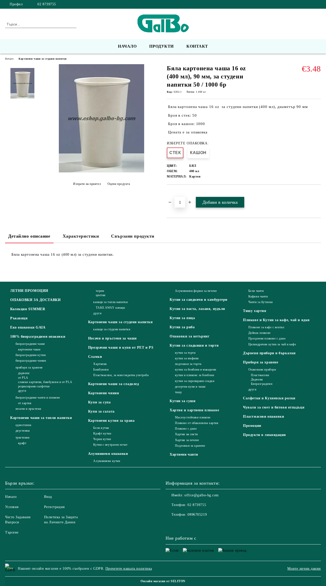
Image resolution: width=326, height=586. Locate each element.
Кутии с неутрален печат (110, 444)
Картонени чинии (103, 393)
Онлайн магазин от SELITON (163, 581)
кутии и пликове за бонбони (194, 375)
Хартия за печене (187, 440)
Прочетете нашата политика (128, 568)
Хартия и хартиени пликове (194, 410)
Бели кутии (101, 428)
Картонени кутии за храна (111, 421)
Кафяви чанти (258, 296)
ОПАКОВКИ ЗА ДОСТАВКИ (35, 300)
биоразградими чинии (31, 360)
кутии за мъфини (187, 358)
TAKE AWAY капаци (110, 307)
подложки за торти (188, 364)
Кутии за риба (182, 327)
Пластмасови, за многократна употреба (120, 375)
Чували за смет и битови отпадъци (273, 407)
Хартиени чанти (184, 454)
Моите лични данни (304, 568)
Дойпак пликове (259, 333)
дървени (23, 373)
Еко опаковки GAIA (28, 327)
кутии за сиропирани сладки (194, 381)
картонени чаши (29, 349)
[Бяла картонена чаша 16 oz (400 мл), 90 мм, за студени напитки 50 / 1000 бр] (101, 171)
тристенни (23, 437)
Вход (48, 497)
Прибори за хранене (260, 362)
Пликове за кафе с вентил (266, 327)
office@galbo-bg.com (201, 495)
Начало (127, 46)
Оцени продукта (118, 184)
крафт (22, 443)
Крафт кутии (102, 433)
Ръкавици (19, 318)
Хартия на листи (186, 434)
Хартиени (99, 364)
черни (100, 291)
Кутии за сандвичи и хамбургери (198, 300)
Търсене (12, 532)
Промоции (252, 426)
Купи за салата (101, 411)
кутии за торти (185, 353)
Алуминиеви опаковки (108, 454)
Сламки (95, 357)
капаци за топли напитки (110, 302)
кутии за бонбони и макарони (195, 369)
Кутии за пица (182, 318)
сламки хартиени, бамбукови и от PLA (45, 382)
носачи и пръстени (28, 409)
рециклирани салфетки (34, 386)
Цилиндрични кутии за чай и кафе (272, 344)
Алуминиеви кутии (106, 461)
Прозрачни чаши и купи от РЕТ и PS (120, 347)
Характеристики (81, 236)
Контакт (197, 46)
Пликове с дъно (186, 428)
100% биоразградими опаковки (37, 336)
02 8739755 (46, 4)
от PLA (23, 377)
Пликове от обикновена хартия (196, 423)
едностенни (23, 425)
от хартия (25, 403)
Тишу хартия (254, 311)
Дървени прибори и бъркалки (269, 353)
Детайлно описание (29, 236)
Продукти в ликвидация (264, 435)
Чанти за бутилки (260, 302)
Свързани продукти (132, 236)
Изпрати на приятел (87, 184)
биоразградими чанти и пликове (38, 397)
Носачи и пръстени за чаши (112, 338)
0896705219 (197, 514)
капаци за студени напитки (111, 329)
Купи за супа (99, 402)
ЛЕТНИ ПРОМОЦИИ (29, 291)
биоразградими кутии (31, 355)
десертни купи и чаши (190, 386)
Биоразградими (261, 384)
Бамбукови (100, 369)
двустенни (23, 430)
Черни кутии (102, 439)
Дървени (257, 379)
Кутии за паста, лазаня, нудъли (197, 309)
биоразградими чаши (30, 344)
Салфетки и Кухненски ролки (269, 398)
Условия (12, 507)
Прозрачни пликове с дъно (267, 338)
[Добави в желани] (176, 193)
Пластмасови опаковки (263, 416)
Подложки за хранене (190, 445)
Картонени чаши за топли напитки (41, 418)
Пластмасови (260, 375)
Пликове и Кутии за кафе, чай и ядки (276, 320)
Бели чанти (256, 291)
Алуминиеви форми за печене (196, 291)
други (22, 390)
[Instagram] (318, 4)
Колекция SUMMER (27, 309)
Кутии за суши (182, 401)
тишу (178, 392)
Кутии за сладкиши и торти (194, 345)
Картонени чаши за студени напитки (42, 58)
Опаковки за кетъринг (189, 336)
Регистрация (54, 507)
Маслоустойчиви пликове (193, 417)
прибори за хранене (29, 367)
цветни (100, 295)
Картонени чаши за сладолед (113, 384)
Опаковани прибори (262, 369)
